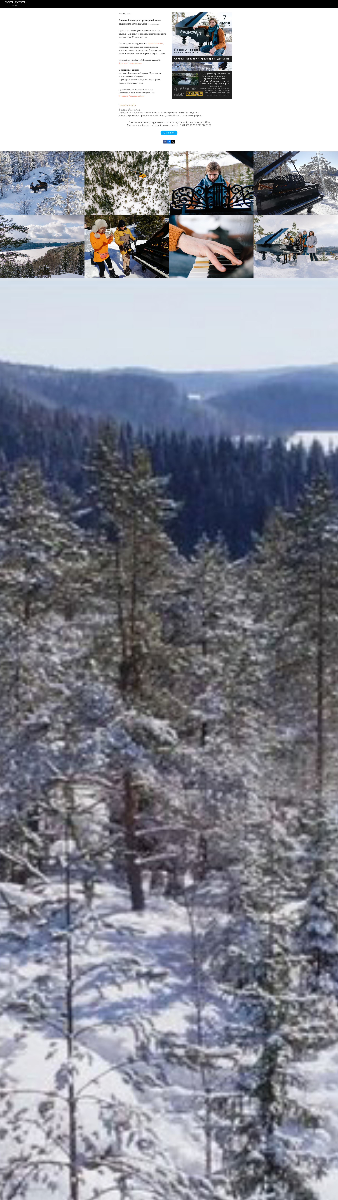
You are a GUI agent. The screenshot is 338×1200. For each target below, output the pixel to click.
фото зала (123, 63)
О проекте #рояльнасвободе (131, 96)
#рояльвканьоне (155, 43)
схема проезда (135, 63)
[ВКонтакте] (169, 142)
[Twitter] (173, 142)
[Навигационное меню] (331, 4)
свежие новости (127, 105)
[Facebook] (165, 142)
